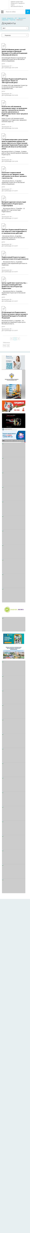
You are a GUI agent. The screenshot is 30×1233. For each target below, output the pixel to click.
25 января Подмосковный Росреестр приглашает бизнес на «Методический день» (14, 80)
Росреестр (8, 35)
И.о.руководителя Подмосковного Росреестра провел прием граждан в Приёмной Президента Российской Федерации (15, 315)
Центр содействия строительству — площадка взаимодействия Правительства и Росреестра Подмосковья (14, 285)
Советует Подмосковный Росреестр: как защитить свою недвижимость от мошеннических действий (14, 231)
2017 (4, 28)
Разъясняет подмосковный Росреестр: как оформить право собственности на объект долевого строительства (14, 175)
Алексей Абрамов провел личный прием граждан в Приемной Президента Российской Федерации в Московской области (14, 52)
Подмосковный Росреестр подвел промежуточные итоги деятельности (15, 258)
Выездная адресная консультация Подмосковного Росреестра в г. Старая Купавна (14, 204)
